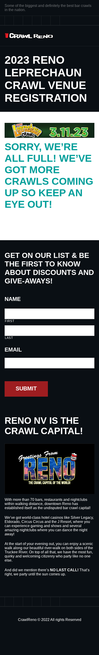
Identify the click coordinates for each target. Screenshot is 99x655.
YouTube (27, 20)
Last (9, 338)
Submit (26, 388)
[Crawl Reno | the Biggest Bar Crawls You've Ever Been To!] (29, 36)
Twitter (9, 20)
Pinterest (36, 20)
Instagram (46, 20)
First (9, 321)
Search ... (55, 20)
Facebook (18, 20)
